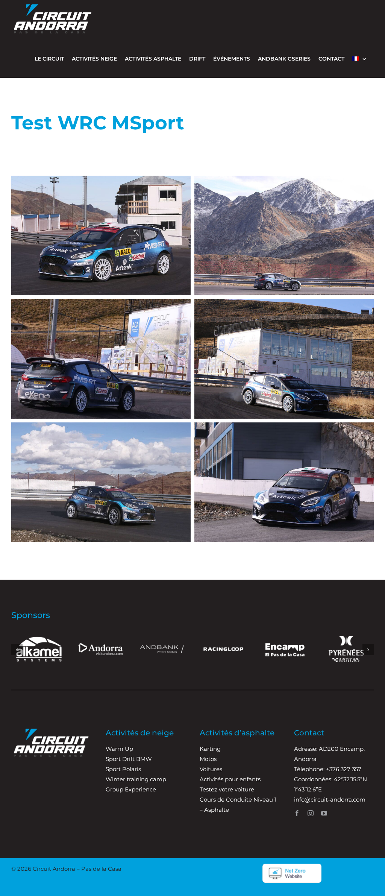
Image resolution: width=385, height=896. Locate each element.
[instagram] (311, 813)
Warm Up (119, 748)
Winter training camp (136, 779)
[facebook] (297, 813)
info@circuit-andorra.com (329, 799)
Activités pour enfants (230, 779)
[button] (17, 649)
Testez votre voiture (227, 789)
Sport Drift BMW (129, 758)
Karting (210, 748)
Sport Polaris (123, 769)
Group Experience (131, 789)
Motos (208, 758)
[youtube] (324, 813)
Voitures (211, 769)
